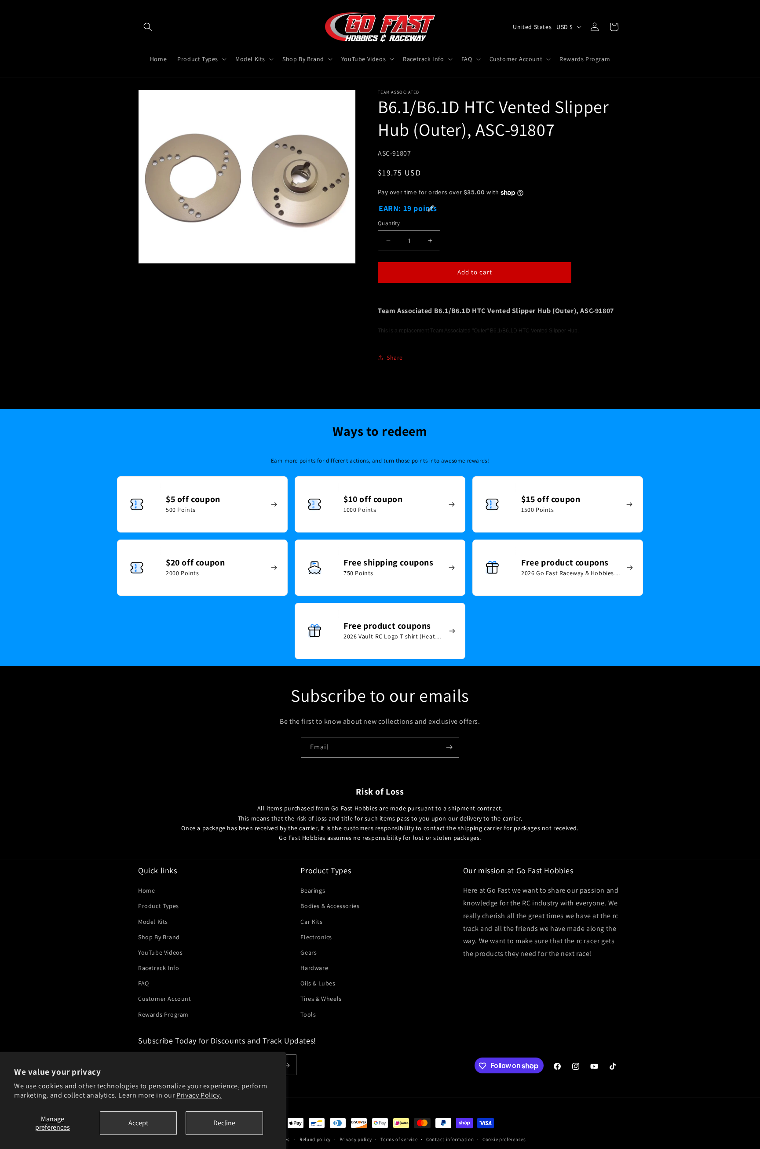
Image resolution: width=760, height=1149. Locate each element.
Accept (138, 1122)
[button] (147, 26)
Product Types (158, 906)
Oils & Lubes (317, 984)
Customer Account (164, 999)
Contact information (450, 1139)
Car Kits (311, 922)
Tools (308, 1014)
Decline (224, 1122)
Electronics (316, 937)
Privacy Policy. (199, 1095)
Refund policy (315, 1139)
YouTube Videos (160, 952)
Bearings (312, 891)
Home (146, 891)
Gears (308, 952)
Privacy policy (356, 1139)
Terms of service (398, 1139)
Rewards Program (163, 1014)
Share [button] (395, 357)
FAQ (143, 984)
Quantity (389, 223)
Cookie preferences (504, 1139)
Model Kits (153, 922)
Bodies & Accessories (329, 906)
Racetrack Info (158, 968)
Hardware (314, 968)
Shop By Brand (159, 937)
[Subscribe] (449, 747)
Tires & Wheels (320, 999)
